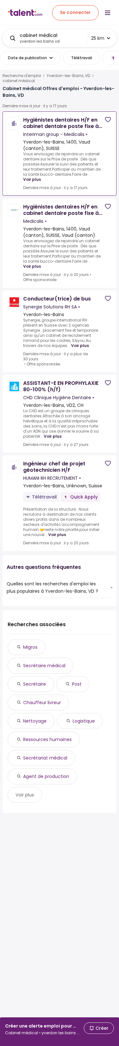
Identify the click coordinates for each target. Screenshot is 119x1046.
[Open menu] (107, 13)
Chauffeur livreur (42, 702)
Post (77, 684)
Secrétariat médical (45, 758)
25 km (97, 38)
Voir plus (32, 179)
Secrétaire (34, 684)
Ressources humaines (47, 739)
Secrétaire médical (44, 665)
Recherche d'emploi (22, 76)
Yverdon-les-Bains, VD (68, 76)
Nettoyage (35, 721)
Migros (30, 647)
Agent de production (46, 776)
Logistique (84, 721)
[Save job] (108, 119)
